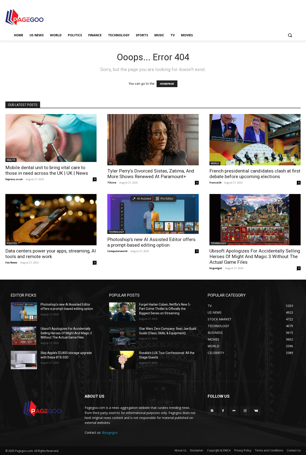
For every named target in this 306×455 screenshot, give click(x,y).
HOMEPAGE (167, 83)
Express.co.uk (14, 179)
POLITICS (12, 243)
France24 (215, 182)
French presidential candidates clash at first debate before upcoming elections (254, 173)
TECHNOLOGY (116, 231)
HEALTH (11, 160)
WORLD (215, 163)
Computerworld (117, 251)
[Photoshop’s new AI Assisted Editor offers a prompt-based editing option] (152, 214)
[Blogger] (212, 410)
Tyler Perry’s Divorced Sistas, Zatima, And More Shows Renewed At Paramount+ (150, 173)
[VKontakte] (256, 410)
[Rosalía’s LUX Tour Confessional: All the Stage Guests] (122, 360)
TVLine (111, 182)
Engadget (215, 268)
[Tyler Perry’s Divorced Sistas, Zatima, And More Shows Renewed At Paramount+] (152, 139)
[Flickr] (234, 410)
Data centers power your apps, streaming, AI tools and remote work (50, 253)
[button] (289, 35)
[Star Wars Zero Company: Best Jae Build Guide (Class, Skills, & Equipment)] (122, 336)
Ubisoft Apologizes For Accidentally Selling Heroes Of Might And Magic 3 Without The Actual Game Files (254, 256)
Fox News (11, 262)
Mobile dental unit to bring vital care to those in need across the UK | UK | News (46, 170)
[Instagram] (245, 410)
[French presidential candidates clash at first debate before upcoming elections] (255, 139)
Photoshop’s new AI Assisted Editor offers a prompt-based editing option (151, 242)
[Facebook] (223, 410)
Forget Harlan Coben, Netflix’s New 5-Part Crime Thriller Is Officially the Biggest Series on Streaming (165, 309)
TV (110, 163)
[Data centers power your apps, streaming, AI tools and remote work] (51, 219)
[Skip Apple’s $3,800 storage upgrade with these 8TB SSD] (24, 360)
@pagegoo (110, 432)
